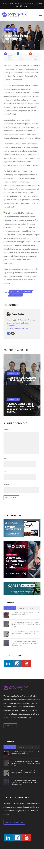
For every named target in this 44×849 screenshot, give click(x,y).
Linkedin (24, 323)
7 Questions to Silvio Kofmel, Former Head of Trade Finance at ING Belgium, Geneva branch (24, 643)
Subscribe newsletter (14, 822)
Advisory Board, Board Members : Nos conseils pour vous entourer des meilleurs (22, 400)
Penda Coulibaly (18, 314)
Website (6, 484)
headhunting (15, 295)
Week (9, 608)
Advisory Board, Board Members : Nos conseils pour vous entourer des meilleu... (20, 408)
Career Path (10, 29)
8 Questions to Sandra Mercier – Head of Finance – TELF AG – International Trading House (25, 624)
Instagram (11, 325)
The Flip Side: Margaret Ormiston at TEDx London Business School (25, 614)
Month (22, 608)
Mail (5, 471)
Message (7, 429)
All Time (34, 608)
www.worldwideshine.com (17, 328)
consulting (14, 291)
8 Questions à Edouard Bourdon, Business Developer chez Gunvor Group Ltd (25, 633)
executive (27, 291)
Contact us (10, 726)
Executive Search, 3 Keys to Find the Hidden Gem (21, 379)
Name (6, 458)
